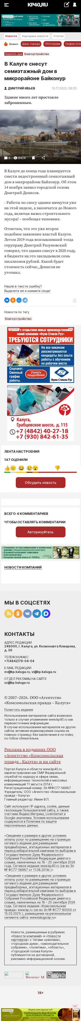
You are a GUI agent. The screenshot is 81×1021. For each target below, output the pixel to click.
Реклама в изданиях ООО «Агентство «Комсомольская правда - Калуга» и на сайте (33, 756)
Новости (11, 36)
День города (31, 43)
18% (21, 468)
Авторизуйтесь (40, 532)
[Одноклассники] (13, 300)
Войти (74, 5)
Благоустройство (36, 54)
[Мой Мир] (19, 300)
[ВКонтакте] (7, 300)
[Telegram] (25, 300)
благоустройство (18, 319)
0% (7, 468)
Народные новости (35, 36)
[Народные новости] (66, 4)
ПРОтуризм (52, 43)
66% (57, 468)
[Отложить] (33, 158)
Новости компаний (23, 567)
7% (13, 468)
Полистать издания (18, 709)
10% (29, 468)
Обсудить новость (40, 482)
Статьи (58, 36)
